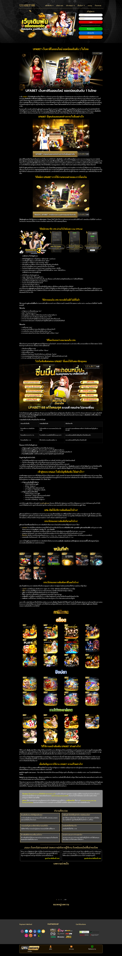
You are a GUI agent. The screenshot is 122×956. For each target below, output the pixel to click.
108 (65, 899)
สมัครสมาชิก (48, 5)
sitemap (90, 5)
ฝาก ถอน (90, 37)
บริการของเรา (69, 5)
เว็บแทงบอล (98, 5)
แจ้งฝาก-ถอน (59, 5)
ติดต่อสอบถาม (90, 29)
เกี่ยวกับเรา (80, 5)
